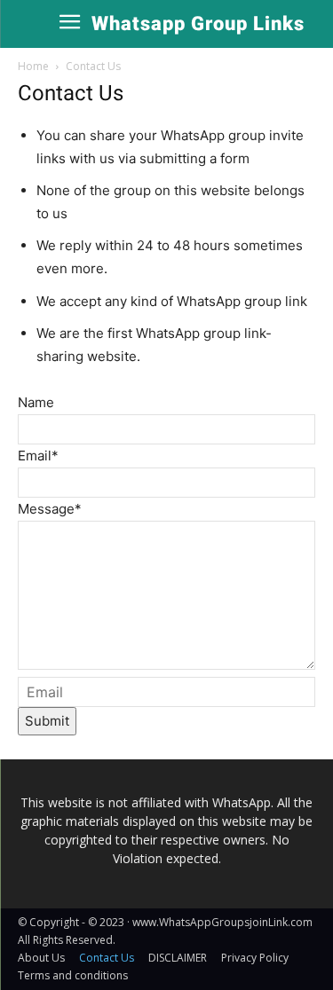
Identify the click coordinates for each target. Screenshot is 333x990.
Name (36, 402)
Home (33, 66)
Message (50, 508)
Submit (47, 720)
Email (38, 455)
